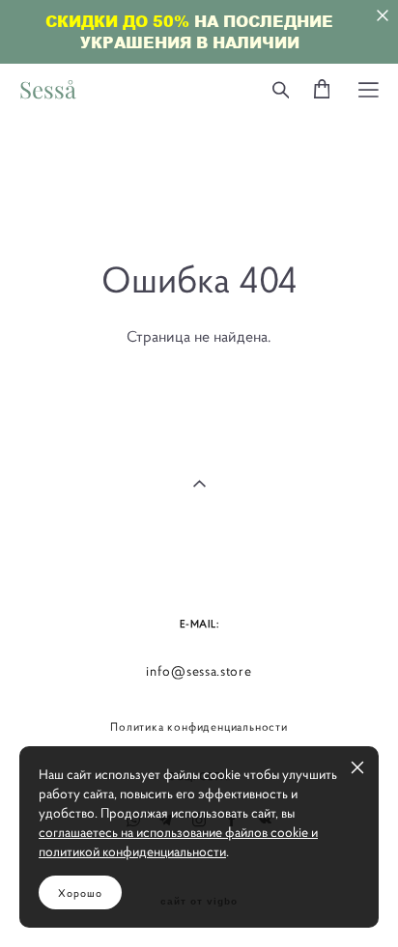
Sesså (47, 89)
